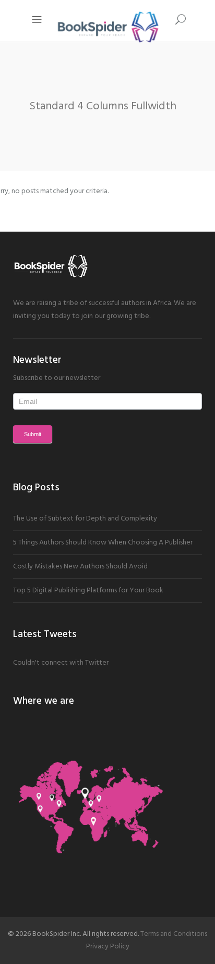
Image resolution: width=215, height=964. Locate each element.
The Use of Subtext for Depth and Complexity (85, 519)
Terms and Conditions (173, 934)
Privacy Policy (107, 947)
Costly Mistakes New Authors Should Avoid (80, 567)
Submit (32, 434)
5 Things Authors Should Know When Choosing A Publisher (103, 543)
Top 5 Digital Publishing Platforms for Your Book (88, 591)
